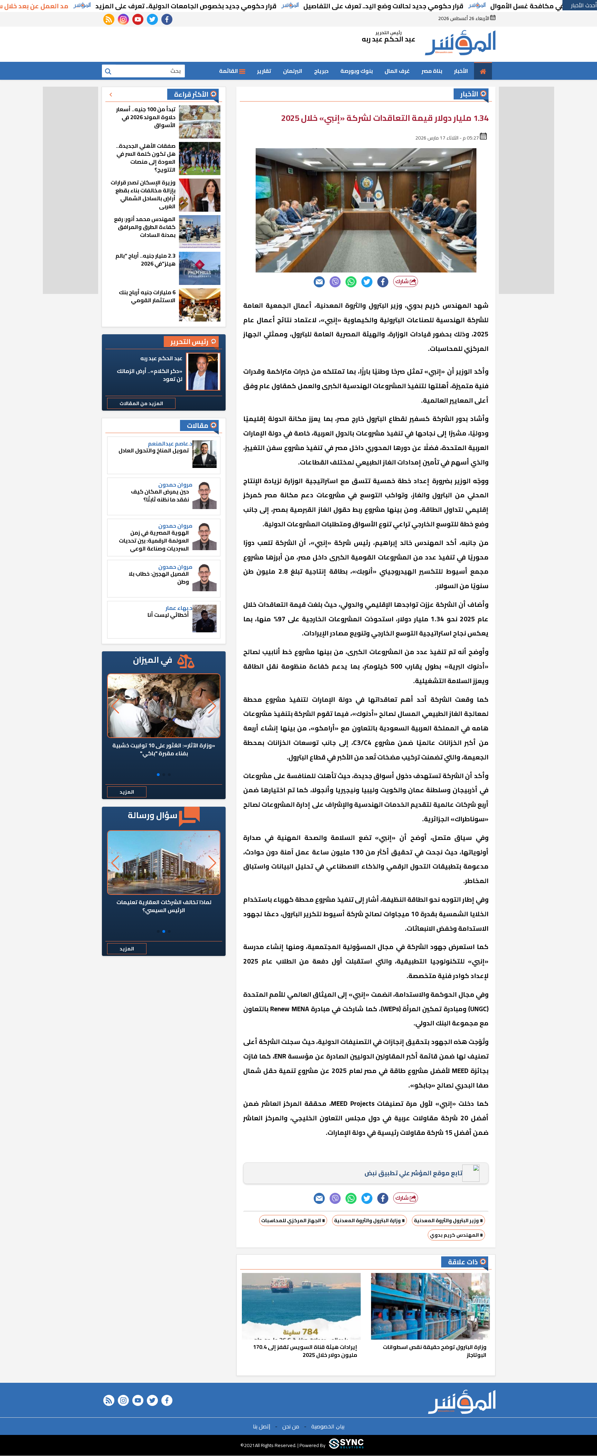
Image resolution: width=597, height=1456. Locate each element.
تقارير (264, 71)
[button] (169, 774)
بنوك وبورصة (356, 71)
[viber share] (335, 281)
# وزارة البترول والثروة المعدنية (369, 1220)
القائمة (229, 71)
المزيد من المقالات (141, 403)
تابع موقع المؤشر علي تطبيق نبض (413, 1173)
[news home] (461, 1402)
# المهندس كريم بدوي (456, 1234)
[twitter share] (366, 281)
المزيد (127, 791)
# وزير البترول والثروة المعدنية (448, 1220)
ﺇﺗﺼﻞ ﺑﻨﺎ (261, 1426)
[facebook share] (382, 281)
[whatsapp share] (351, 281)
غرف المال (397, 71)
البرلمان (292, 71)
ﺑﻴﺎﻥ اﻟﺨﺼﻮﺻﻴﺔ (327, 1426)
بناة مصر (431, 71)
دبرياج (321, 71)
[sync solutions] (346, 1445)
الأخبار (461, 71)
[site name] (460, 44)
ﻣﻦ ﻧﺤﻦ (290, 1426)
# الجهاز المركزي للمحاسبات (293, 1220)
